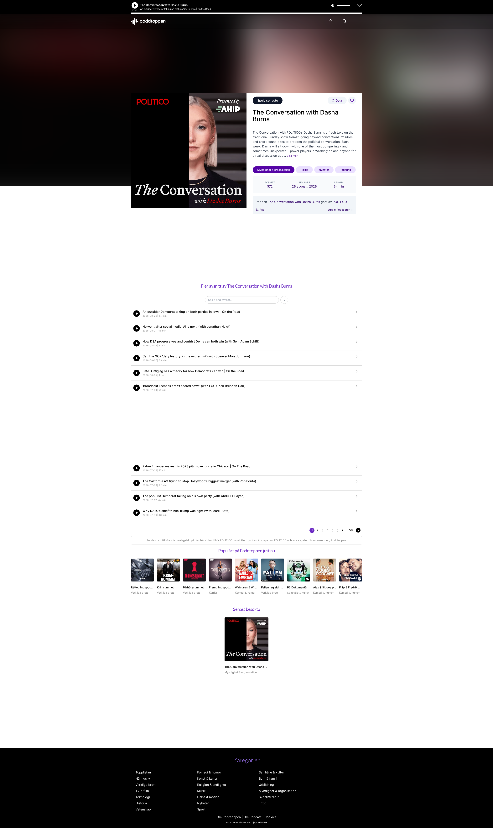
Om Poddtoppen (229, 817)
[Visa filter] (284, 300)
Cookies (270, 817)
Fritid (262, 803)
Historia (141, 803)
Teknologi (143, 797)
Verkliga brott (146, 785)
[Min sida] (330, 21)
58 (351, 530)
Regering (345, 169)
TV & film (142, 791)
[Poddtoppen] (148, 21)
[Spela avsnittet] (136, 313)
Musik (201, 791)
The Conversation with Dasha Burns (294, 202)
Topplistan (143, 772)
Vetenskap (143, 809)
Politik (304, 169)
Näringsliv (143, 778)
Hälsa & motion (208, 797)
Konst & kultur (207, 778)
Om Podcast (253, 817)
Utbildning (266, 785)
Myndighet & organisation (273, 169)
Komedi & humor (209, 772)
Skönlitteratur (269, 797)
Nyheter (324, 169)
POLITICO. (340, 202)
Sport (201, 809)
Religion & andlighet (211, 785)
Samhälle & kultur (271, 772)
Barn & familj (268, 778)
